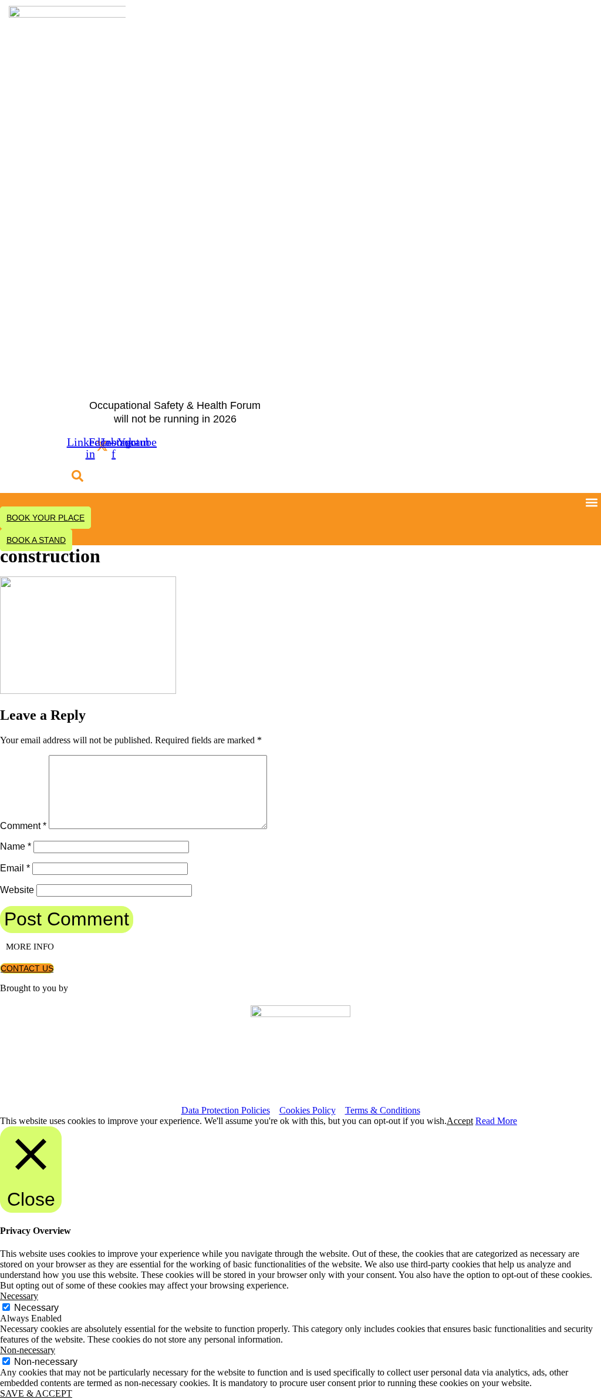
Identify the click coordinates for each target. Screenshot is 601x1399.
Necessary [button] (19, 1296)
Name (15, 846)
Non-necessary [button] (27, 1350)
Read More (496, 1121)
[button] (78, 476)
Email (15, 868)
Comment (23, 826)
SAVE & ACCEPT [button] (36, 1393)
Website (17, 890)
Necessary (36, 1308)
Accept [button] (460, 1121)
